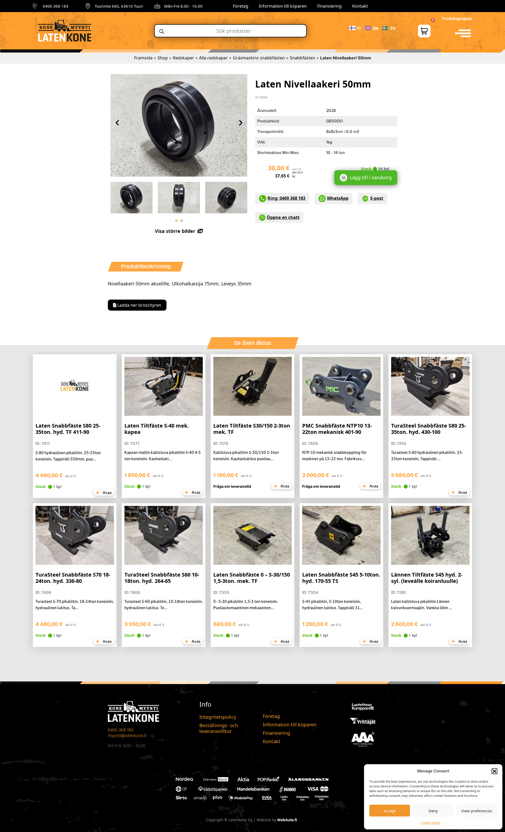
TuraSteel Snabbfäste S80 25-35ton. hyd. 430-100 (428, 428)
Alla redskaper (213, 58)
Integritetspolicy (217, 717)
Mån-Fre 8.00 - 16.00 (183, 6)
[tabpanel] (131, 196)
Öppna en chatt (283, 217)
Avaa (107, 492)
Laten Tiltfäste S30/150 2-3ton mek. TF (251, 428)
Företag (240, 6)
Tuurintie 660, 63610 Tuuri (119, 6)
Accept (390, 810)
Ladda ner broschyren (138, 305)
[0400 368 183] (36, 6)
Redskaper (183, 58)
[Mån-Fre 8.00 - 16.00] (157, 6)
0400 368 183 (55, 6)
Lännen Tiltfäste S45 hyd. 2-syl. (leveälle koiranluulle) (426, 577)
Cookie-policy (430, 822)
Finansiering (329, 6)
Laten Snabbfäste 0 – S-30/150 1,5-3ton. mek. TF (251, 577)
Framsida (143, 58)
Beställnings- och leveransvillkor (218, 728)
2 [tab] (181, 220)
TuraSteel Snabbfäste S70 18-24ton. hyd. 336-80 (73, 577)
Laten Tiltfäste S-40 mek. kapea (156, 428)
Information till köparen (283, 6)
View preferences (476, 810)
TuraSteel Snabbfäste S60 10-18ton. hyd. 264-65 (161, 577)
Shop (163, 58)
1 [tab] (176, 220)
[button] (494, 771)
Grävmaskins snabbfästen (259, 58)
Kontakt (360, 6)
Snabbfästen (302, 58)
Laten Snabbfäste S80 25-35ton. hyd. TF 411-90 (68, 428)
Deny (433, 810)
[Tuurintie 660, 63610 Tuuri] (88, 6)
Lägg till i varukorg (371, 177)
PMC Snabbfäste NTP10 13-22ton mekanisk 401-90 (337, 428)
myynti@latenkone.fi (127, 736)
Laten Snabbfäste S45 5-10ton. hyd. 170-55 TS (341, 577)
